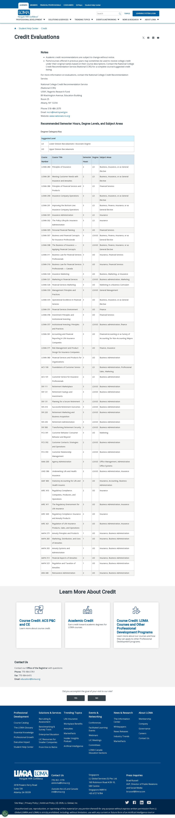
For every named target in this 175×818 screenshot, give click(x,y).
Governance (144, 728)
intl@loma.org (58, 791)
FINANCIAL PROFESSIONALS (50, 5)
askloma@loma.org (60, 783)
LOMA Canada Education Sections (98, 751)
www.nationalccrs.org (59, 116)
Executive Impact (22, 742)
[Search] (120, 13)
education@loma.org (30, 679)
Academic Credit (80, 621)
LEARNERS (23, 5)
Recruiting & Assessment (45, 720)
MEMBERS (34, 5)
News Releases (121, 731)
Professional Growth (24, 737)
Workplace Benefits (73, 723)
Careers (142, 733)
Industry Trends (121, 736)
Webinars (93, 735)
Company (143, 723)
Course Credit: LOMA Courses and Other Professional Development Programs (135, 626)
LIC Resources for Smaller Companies (48, 741)
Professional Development (21, 714)
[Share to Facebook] (148, 38)
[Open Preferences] (5, 813)
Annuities (68, 728)
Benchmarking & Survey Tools (47, 728)
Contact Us (144, 738)
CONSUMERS (69, 5)
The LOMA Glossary (23, 727)
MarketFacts (70, 733)
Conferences (95, 722)
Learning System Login (146, 13)
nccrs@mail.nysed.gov (57, 112)
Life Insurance (71, 718)
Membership (145, 718)
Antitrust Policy (47, 803)
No (96, 698)
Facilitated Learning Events (98, 729)
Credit (44, 28)
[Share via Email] (158, 38)
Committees (94, 745)
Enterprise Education (49, 734)
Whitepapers (120, 726)
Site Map (18, 803)
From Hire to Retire (48, 747)
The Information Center (122, 720)
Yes (75, 698)
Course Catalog (21, 722)
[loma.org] (28, 13)
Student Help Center (93, 5)
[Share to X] (143, 38)
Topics (127, 13)
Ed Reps (79, 5)
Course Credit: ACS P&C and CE (37, 622)
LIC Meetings (95, 740)
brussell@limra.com (135, 791)
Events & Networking (95, 714)
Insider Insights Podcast (71, 740)
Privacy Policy (31, 803)
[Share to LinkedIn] (153, 38)
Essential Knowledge (24, 732)
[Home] (15, 28)
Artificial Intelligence (73, 746)
